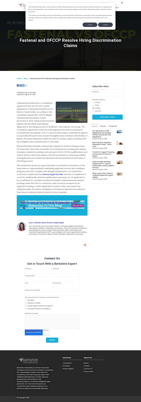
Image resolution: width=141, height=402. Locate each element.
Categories (112, 126)
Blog (25, 78)
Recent (95, 126)
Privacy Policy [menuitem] (88, 371)
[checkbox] (52, 304)
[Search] (122, 3)
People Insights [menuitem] (68, 369)
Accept (90, 25)
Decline (105, 25)
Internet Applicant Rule (53, 174)
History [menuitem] (86, 363)
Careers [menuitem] (86, 366)
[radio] (107, 102)
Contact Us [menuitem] (88, 369)
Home (19, 78)
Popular (103, 126)
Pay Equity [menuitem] (66, 366)
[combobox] (112, 3)
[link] (52, 205)
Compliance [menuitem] (67, 363)
